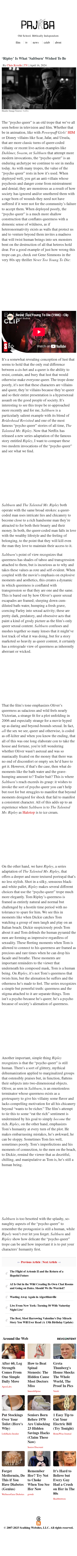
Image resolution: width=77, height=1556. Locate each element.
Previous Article (30, 1262)
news (36, 42)
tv (26, 42)
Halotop (29, 812)
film (18, 42)
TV (26, 65)
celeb (47, 42)
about (58, 42)
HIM (71, 132)
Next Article (49, 1262)
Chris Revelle (14, 65)
